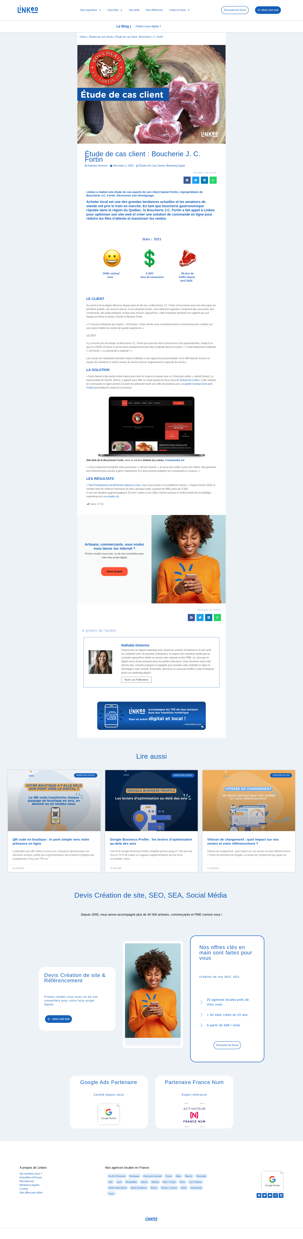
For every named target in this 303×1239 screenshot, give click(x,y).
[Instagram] (275, 1195)
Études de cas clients (101, 36)
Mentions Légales (29, 1185)
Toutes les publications (136, 679)
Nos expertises (88, 10)
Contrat (24, 1188)
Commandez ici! (174, 460)
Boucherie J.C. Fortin (100, 195)
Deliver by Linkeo (189, 380)
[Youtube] (270, 1195)
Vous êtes (113, 10)
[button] (187, 180)
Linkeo (209, 210)
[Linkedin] (281, 1195)
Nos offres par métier (31, 1192)
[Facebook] (259, 1195)
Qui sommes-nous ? (31, 1173)
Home (83, 36)
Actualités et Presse (31, 1177)
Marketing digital (175, 165)
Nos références (154, 10)
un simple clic (111, 496)
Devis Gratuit (114, 571)
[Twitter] (264, 1195)
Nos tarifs (134, 10)
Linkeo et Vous (177, 10)
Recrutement (27, 1181)
